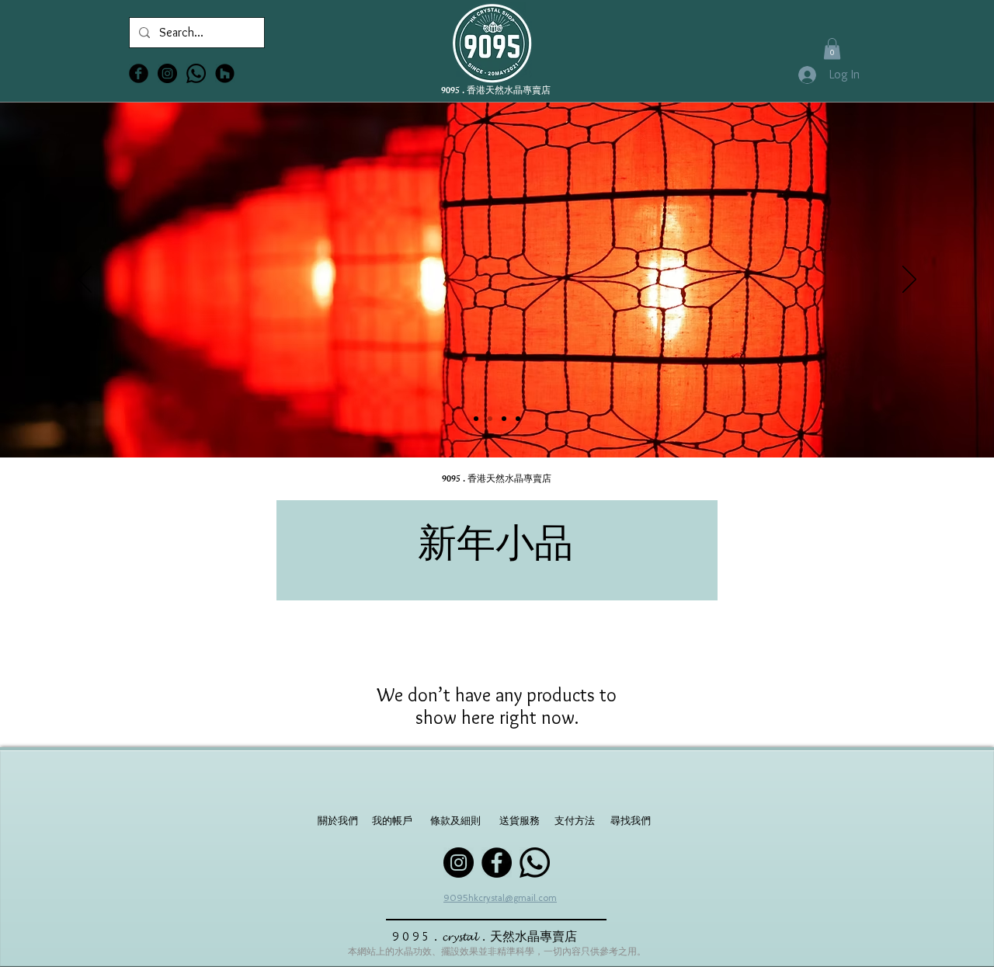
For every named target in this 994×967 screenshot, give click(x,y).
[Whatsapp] (196, 73)
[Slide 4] (518, 418)
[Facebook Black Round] (138, 73)
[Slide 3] (504, 418)
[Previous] (85, 280)
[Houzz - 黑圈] (225, 73)
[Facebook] (496, 862)
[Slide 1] (476, 418)
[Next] (909, 280)
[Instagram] (458, 862)
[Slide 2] (490, 418)
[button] (832, 48)
